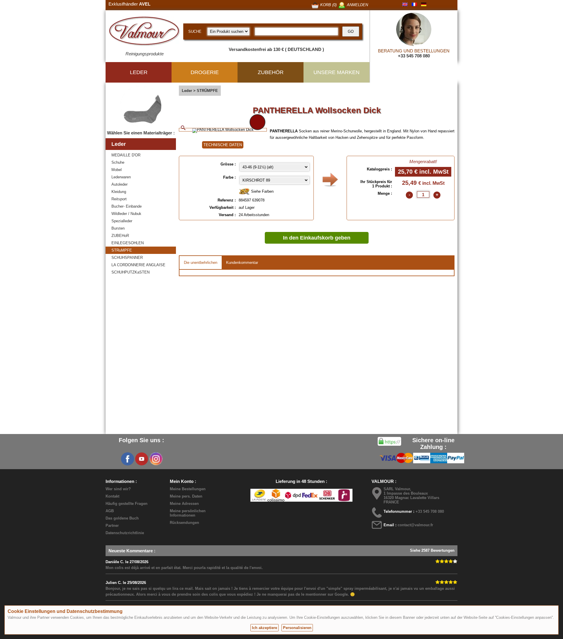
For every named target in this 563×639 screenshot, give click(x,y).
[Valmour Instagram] (156, 459)
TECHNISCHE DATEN (223, 145)
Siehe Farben (262, 191)
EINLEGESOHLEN (127, 243)
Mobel (116, 170)
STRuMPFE (121, 250)
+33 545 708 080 (414, 55)
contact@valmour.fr (415, 525)
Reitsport (119, 199)
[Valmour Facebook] (128, 459)
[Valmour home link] (144, 32)
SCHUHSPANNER (127, 257)
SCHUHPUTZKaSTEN (130, 272)
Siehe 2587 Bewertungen (432, 550)
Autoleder (119, 184)
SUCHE (194, 31)
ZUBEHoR (120, 235)
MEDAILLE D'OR (125, 155)
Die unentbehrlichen (200, 262)
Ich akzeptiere (264, 628)
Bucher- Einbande (126, 206)
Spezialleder (121, 221)
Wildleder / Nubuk (126, 213)
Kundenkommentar (242, 262)
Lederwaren (121, 177)
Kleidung (118, 191)
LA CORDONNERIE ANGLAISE (138, 265)
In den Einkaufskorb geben (316, 238)
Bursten (118, 228)
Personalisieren (297, 628)
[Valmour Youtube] (142, 459)
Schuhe (117, 162)
